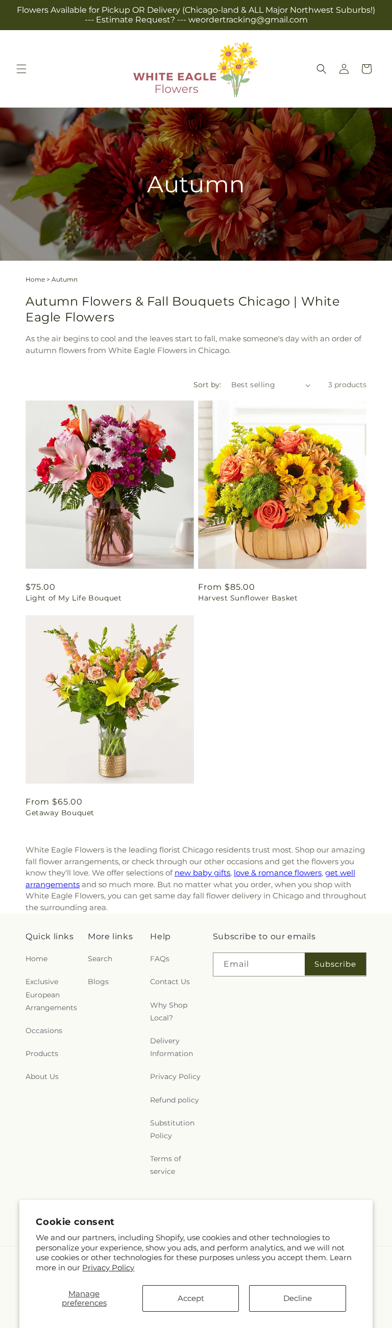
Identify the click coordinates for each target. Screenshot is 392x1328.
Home (35, 279)
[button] (21, 69)
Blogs (98, 981)
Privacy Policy (108, 1267)
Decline (297, 1298)
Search (100, 958)
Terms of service (165, 1165)
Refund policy (174, 1100)
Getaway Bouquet (60, 812)
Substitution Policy (172, 1129)
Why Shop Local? (168, 1011)
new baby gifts (202, 873)
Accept (191, 1298)
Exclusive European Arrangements (51, 994)
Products (42, 1053)
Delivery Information (171, 1047)
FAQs (159, 958)
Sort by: (207, 384)
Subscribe (335, 964)
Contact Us (170, 981)
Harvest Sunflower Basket (248, 598)
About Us (42, 1076)
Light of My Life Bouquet (73, 598)
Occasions (44, 1030)
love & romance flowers (278, 873)
